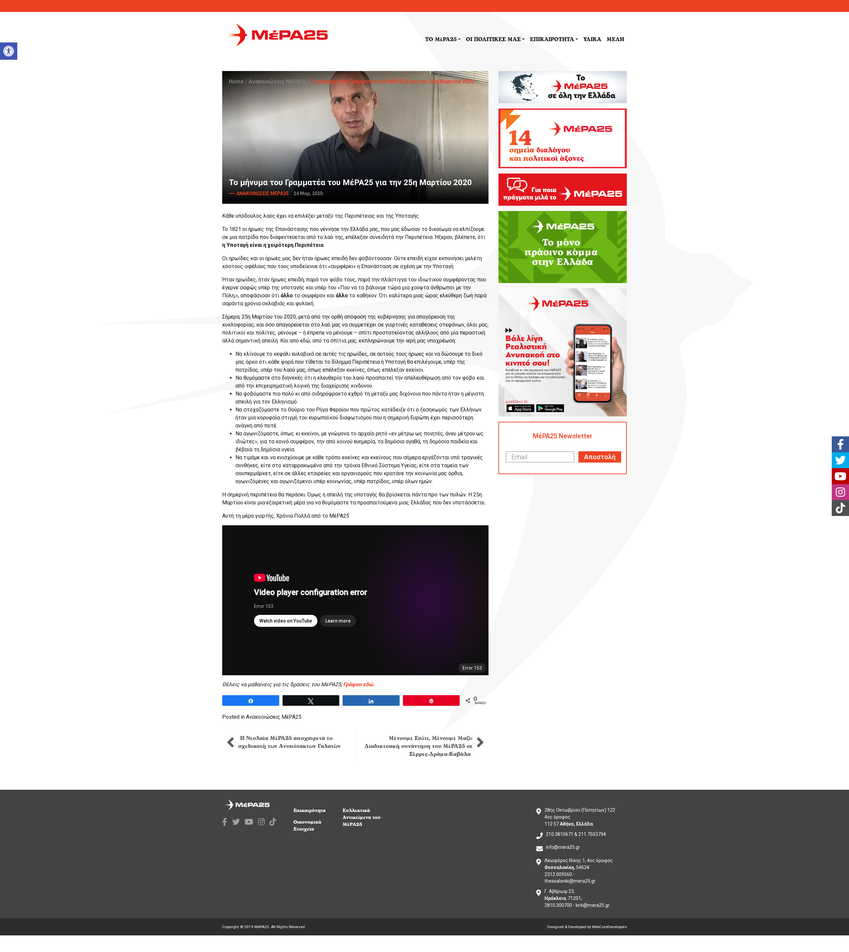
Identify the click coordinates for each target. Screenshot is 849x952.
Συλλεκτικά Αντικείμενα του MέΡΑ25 (362, 817)
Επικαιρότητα (310, 810)
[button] (8, 51)
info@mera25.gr (563, 847)
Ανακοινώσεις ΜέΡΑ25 (277, 81)
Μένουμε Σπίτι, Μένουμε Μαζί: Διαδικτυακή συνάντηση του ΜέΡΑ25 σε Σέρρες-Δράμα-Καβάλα (418, 746)
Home (236, 81)
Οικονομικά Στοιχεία (307, 826)
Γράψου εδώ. (359, 684)
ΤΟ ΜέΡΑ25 (441, 39)
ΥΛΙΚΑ (592, 39)
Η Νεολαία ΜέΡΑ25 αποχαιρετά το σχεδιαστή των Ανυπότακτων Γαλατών (289, 742)
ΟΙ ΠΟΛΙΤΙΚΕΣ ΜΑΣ (493, 39)
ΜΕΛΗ (615, 39)
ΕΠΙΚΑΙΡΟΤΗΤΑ (552, 39)
